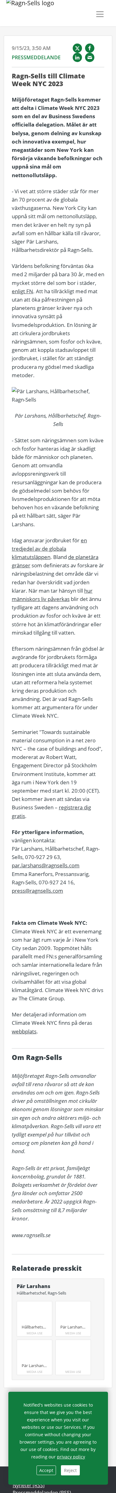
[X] (77, 48)
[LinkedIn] (77, 57)
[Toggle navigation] (100, 14)
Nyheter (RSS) (29, 1485)
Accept (46, 1470)
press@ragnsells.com (37, 890)
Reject (70, 1470)
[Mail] (89, 57)
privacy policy (71, 1457)
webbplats (24, 1031)
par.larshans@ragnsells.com (45, 865)
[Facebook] (89, 48)
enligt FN (22, 291)
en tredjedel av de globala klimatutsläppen (49, 549)
